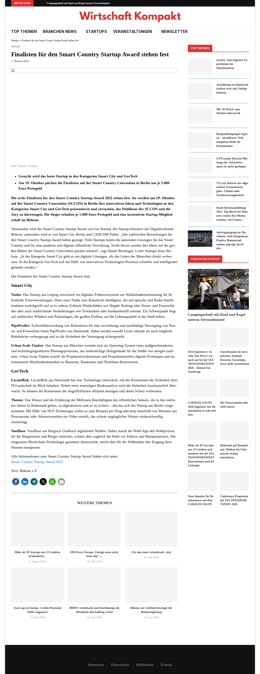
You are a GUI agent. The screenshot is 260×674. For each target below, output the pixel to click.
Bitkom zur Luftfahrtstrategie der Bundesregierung (151, 610)
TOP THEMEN (24, 31)
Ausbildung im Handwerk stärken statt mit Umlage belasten (232, 88)
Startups (15, 40)
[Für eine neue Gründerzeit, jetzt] (151, 529)
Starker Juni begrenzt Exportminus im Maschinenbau (232, 64)
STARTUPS (96, 31)
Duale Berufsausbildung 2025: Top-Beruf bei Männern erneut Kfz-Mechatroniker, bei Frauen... (232, 213)
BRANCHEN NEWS (60, 31)
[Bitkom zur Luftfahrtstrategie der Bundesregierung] (151, 585)
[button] (15, 481)
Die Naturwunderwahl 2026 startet (234, 404)
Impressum (96, 665)
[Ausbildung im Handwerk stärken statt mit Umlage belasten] (200, 91)
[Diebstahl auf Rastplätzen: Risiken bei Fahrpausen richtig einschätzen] (234, 430)
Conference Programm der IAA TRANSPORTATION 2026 (234, 500)
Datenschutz (120, 665)
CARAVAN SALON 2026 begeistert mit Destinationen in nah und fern (202, 408)
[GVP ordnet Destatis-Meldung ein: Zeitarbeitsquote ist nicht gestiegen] (200, 165)
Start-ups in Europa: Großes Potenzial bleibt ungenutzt (37, 610)
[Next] (43, 3)
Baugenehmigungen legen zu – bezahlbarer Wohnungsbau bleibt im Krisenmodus (232, 139)
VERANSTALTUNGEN (132, 31)
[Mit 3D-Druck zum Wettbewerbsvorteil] (200, 115)
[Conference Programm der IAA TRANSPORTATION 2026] (234, 481)
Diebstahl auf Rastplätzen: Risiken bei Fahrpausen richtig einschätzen (234, 451)
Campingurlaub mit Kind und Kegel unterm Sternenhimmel (78, 3)
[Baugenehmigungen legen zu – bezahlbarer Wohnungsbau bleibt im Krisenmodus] (200, 140)
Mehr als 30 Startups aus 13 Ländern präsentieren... (37, 554)
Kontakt (166, 665)
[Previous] (37, 3)
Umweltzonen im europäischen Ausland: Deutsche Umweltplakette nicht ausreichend (234, 357)
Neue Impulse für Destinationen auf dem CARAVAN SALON (201, 500)
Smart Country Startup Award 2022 (37, 462)
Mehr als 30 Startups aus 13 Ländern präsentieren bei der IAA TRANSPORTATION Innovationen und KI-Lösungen (201, 455)
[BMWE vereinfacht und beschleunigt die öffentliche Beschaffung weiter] (94, 585)
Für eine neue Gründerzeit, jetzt (151, 552)
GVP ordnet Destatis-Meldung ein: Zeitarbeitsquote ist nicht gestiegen (232, 162)
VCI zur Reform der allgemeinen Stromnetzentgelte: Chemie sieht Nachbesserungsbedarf (232, 189)
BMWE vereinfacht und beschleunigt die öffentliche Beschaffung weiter (94, 610)
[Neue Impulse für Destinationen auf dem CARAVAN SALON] (202, 481)
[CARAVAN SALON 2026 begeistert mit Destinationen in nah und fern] (202, 388)
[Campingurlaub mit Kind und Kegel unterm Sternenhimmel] (218, 289)
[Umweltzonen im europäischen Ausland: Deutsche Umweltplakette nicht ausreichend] (234, 337)
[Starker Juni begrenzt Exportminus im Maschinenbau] (200, 66)
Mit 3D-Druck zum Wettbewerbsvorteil (228, 111)
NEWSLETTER (174, 31)
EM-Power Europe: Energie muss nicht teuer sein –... (94, 554)
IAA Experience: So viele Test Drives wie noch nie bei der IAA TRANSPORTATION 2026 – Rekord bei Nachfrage (201, 361)
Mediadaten (145, 665)
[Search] (247, 31)
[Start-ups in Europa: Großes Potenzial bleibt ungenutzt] (37, 585)
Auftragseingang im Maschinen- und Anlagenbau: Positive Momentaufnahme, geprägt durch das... (232, 240)
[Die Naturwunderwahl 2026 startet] (234, 388)
